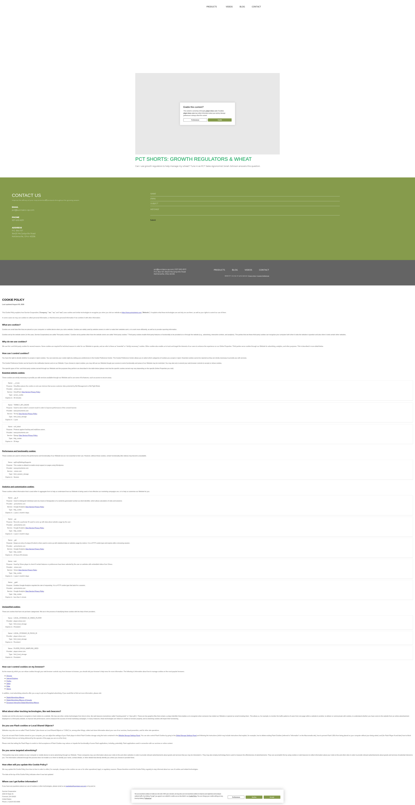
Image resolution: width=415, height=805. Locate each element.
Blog (242, 6)
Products (211, 6)
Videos (229, 6)
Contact (256, 6)
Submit (153, 220)
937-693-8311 (18, 220)
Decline (254, 797)
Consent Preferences (263, 276)
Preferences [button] (147, 798)
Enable (220, 120)
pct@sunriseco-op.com (23, 210)
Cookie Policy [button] (193, 796)
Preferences (236, 797)
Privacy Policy (252, 276)
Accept (272, 797)
